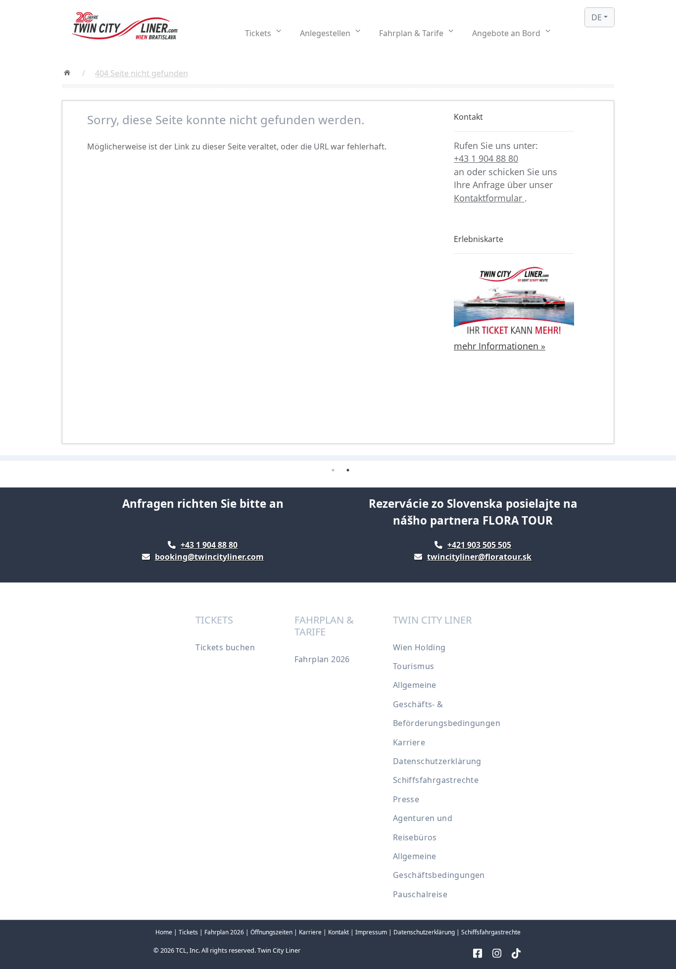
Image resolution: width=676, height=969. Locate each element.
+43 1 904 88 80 (486, 158)
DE (596, 17)
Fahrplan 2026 (322, 659)
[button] (263, 33)
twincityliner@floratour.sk (479, 556)
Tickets (188, 932)
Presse (406, 799)
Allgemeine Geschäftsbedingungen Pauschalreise (439, 875)
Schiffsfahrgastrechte (436, 780)
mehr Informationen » (499, 346)
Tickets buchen (225, 647)
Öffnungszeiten (271, 932)
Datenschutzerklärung (437, 761)
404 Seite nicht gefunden (141, 73)
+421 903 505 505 (479, 544)
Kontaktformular (489, 198)
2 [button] (348, 470)
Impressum (371, 932)
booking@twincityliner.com (209, 556)
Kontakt (338, 932)
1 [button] (333, 470)
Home (163, 932)
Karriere (409, 742)
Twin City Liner (278, 950)
